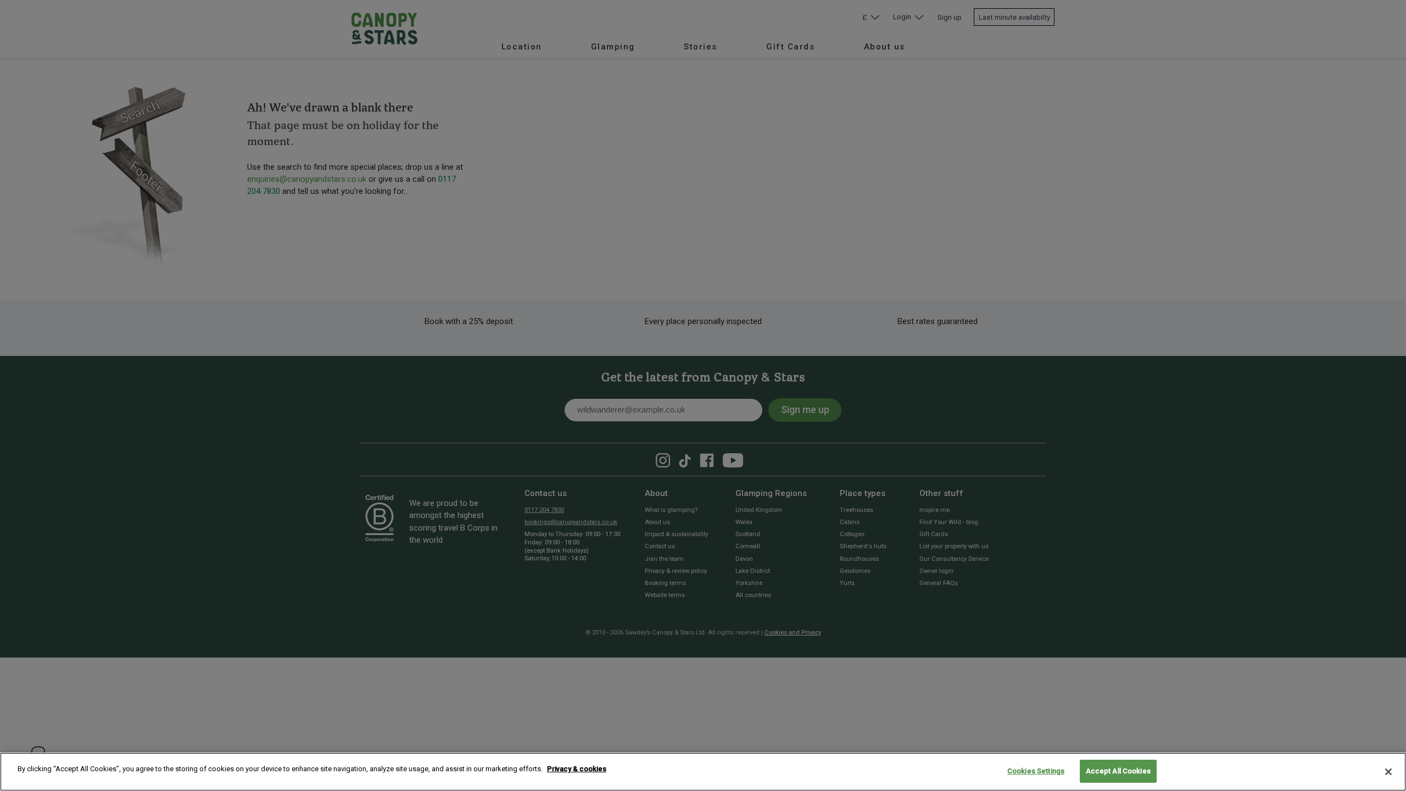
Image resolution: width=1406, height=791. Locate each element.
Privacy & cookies (576, 769)
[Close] (1388, 772)
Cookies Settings (1035, 771)
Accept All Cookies (1118, 771)
